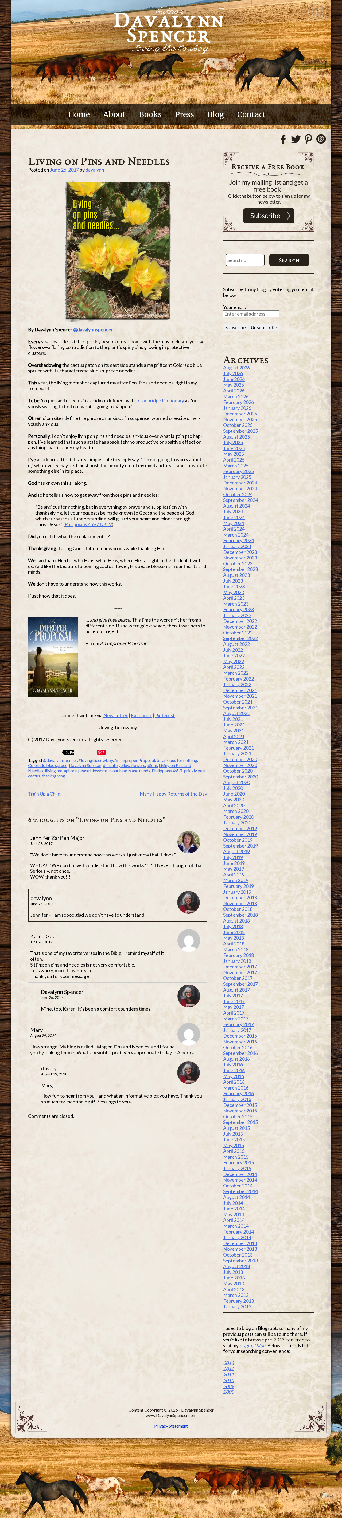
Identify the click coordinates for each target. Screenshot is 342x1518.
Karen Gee (43, 936)
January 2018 (237, 961)
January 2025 (237, 477)
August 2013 (236, 1266)
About (114, 114)
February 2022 (238, 679)
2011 (228, 1374)
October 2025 (237, 425)
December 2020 (240, 759)
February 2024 (238, 540)
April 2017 (233, 1013)
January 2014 (237, 1237)
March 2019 (235, 880)
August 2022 (236, 644)
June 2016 (234, 1070)
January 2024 (237, 546)
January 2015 (237, 1168)
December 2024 (240, 483)
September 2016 (240, 1053)
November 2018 (240, 903)
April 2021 (233, 736)
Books (150, 114)
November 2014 (240, 1180)
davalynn (95, 170)
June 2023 (234, 586)
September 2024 (240, 500)
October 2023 (237, 563)
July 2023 (233, 581)
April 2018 (233, 944)
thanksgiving (53, 775)
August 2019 (236, 851)
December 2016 (240, 1036)
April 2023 (233, 598)
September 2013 (240, 1260)
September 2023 (240, 569)
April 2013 (233, 1289)
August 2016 (236, 1059)
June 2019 (234, 863)
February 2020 (238, 817)
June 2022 (234, 655)
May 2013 (233, 1283)
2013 (228, 1363)
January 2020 (237, 822)
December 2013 (240, 1243)
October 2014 (237, 1186)
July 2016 (233, 1064)
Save (102, 752)
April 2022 (233, 667)
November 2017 (240, 972)
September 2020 (240, 777)
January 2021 (237, 753)
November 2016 (240, 1041)
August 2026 (236, 368)
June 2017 (234, 1001)
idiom (152, 765)
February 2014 (238, 1232)
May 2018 (233, 938)
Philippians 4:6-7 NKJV (88, 524)
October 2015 (237, 1116)
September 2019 (240, 846)
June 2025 (234, 448)
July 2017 (233, 995)
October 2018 (237, 909)
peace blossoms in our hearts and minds (114, 770)
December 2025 (240, 413)
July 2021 (233, 719)
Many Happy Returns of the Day (173, 794)
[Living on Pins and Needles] (117, 251)
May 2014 (233, 1214)
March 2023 (235, 604)
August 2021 (236, 713)
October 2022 (237, 632)
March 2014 (235, 1226)
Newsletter (115, 715)
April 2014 (233, 1220)
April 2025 (233, 460)
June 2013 (234, 1278)
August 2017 (236, 990)
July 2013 (233, 1272)
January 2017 (237, 1030)
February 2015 (238, 1162)
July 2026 (233, 373)
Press (184, 114)
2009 (228, 1386)
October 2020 (237, 771)
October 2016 (237, 1047)
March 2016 (235, 1088)
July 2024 (233, 511)
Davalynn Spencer (85, 765)
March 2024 (235, 535)
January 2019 (237, 892)
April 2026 (233, 391)
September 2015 (240, 1122)
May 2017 (233, 1007)
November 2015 (240, 1111)
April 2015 (233, 1151)
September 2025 (240, 431)
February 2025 (238, 471)
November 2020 (240, 765)
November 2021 (240, 696)
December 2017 (240, 966)
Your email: (234, 307)
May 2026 (233, 385)
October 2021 (237, 702)
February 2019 (238, 886)
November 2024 (240, 488)
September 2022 (240, 638)
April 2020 (233, 805)
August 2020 (236, 782)
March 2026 (235, 396)
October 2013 (237, 1255)
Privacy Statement (171, 1425)
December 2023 (240, 552)
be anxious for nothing (177, 760)
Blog (215, 114)
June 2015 (234, 1139)
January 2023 (237, 615)
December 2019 (240, 828)
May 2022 (233, 661)
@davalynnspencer (93, 329)
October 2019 (237, 840)
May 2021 (233, 730)
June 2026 (234, 379)
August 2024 (236, 506)
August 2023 (236, 575)
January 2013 (237, 1306)
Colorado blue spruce (47, 765)
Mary (36, 1030)
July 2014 (233, 1203)
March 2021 (235, 742)
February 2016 (238, 1093)
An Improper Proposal (134, 760)
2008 (228, 1392)
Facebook (141, 715)
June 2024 (234, 517)
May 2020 (233, 799)
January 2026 (237, 408)
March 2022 (235, 673)
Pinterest (165, 715)
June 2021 (234, 725)
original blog (252, 1345)
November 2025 (240, 419)
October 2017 (237, 978)
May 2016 (233, 1076)
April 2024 (233, 529)
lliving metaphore (61, 770)
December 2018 (240, 897)
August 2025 (236, 437)
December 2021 (240, 690)
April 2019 (233, 874)
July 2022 (233, 650)
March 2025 (235, 465)
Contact (251, 114)
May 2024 (233, 523)
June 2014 (234, 1208)
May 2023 (233, 592)
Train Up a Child (44, 794)
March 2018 (235, 949)
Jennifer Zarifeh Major (57, 837)
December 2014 (240, 1174)
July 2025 (233, 442)
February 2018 (238, 955)
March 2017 (235, 1019)
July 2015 (233, 1134)
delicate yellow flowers (124, 765)
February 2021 (238, 748)
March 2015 (235, 1157)
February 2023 (238, 609)
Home (79, 114)
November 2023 (240, 558)
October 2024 (237, 494)
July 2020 (233, 788)
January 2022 (237, 684)
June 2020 (234, 794)
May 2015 (233, 1145)
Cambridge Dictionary (161, 400)
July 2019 (233, 857)
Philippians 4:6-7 (167, 770)
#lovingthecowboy (96, 760)
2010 (228, 1380)
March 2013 (235, 1295)
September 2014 (240, 1191)
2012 (228, 1369)
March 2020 (235, 811)
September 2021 (240, 707)
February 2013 (238, 1301)
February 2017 (238, 1024)
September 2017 (240, 984)
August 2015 (236, 1128)
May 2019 (233, 869)
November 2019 (240, 834)
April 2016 (233, 1082)
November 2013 (240, 1249)
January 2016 (237, 1099)
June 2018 (234, 932)
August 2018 (236, 921)
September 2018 (240, 915)
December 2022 (240, 621)
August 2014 (236, 1197)
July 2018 (233, 926)
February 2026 (238, 402)
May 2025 (233, 454)
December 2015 (240, 1105)
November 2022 (240, 627)
